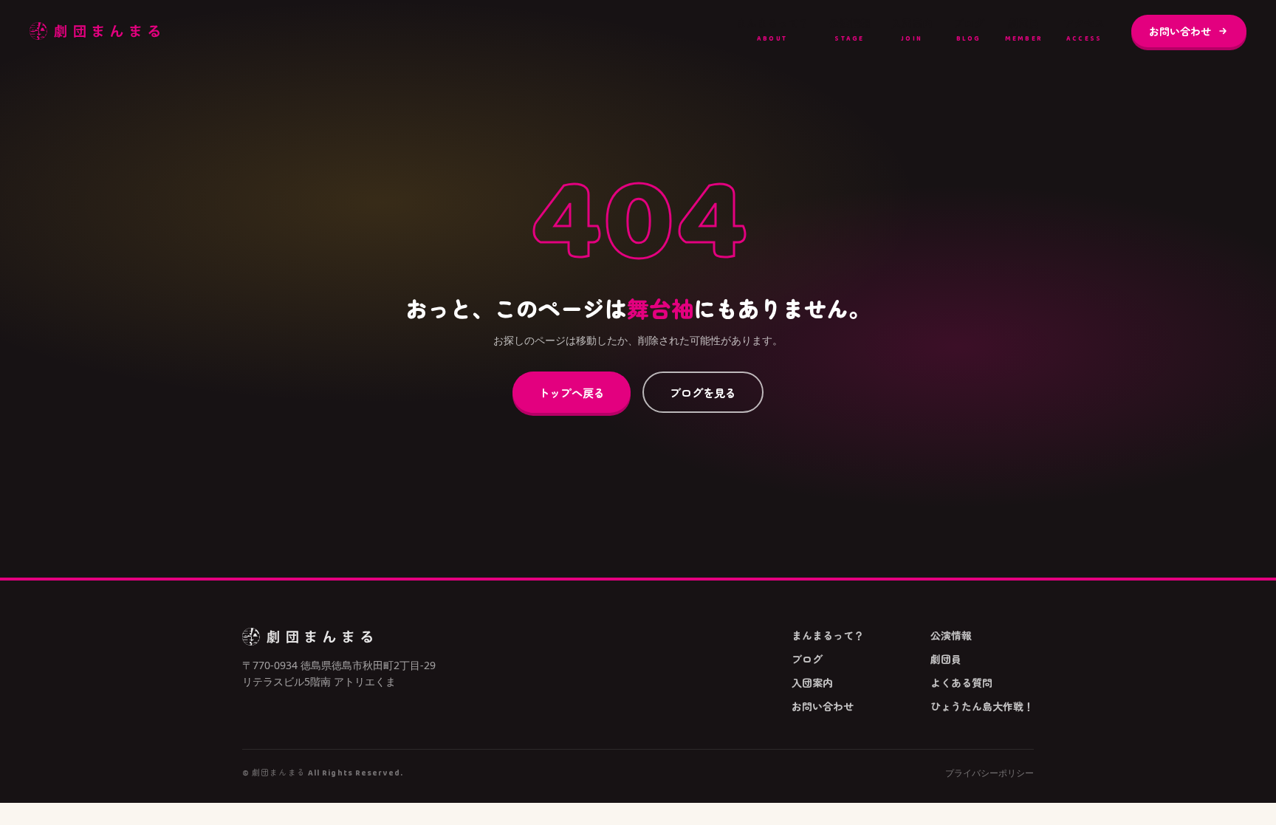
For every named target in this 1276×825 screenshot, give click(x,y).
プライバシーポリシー (989, 773)
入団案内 (912, 30)
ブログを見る (703, 392)
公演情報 (850, 30)
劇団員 (1024, 30)
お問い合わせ (1180, 31)
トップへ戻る (571, 392)
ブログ (968, 30)
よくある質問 (961, 682)
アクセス (1084, 30)
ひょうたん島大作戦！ (982, 706)
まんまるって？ (772, 30)
